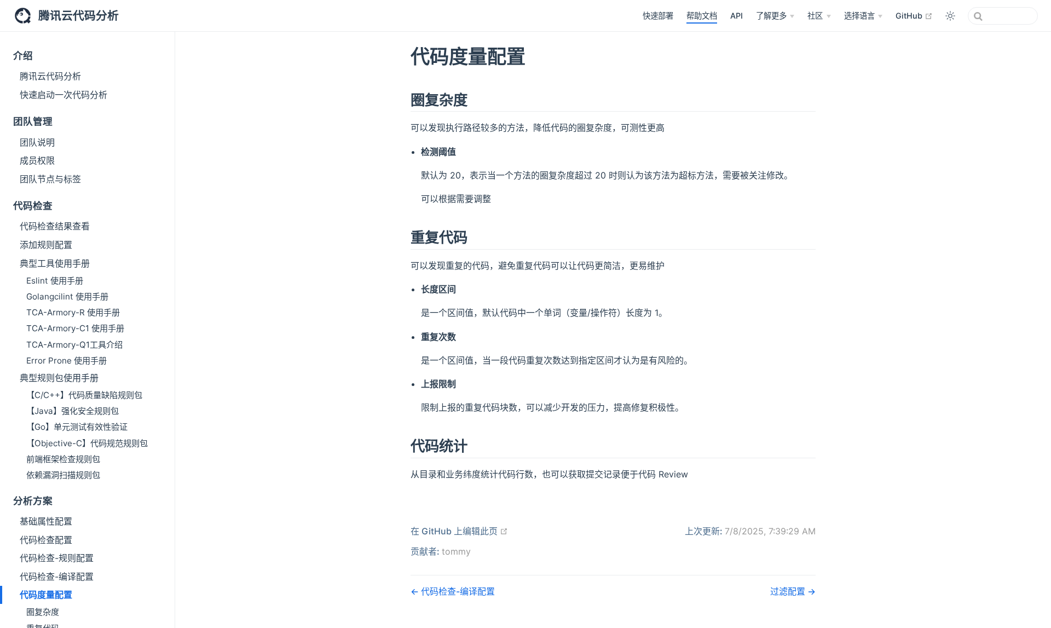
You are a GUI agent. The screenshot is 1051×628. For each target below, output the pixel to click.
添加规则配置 (46, 244)
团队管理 (33, 121)
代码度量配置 (46, 594)
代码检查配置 (46, 539)
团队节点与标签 (50, 179)
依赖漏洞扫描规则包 (63, 475)
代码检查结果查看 (55, 226)
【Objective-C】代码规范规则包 (87, 443)
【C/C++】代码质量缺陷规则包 (84, 395)
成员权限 (37, 160)
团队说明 (37, 142)
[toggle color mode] (950, 16)
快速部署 (658, 15)
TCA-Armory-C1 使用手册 (75, 328)
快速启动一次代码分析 (63, 94)
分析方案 (33, 500)
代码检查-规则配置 (57, 557)
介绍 (23, 55)
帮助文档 (701, 15)
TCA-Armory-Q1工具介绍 (74, 344)
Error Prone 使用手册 (66, 360)
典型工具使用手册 (55, 263)
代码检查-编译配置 (57, 576)
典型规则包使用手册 (59, 377)
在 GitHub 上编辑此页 (459, 531)
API (736, 15)
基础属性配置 (46, 521)
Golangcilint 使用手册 (67, 296)
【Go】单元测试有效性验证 (77, 427)
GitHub (914, 15)
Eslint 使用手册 (54, 280)
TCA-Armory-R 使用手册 (73, 312)
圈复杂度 (42, 612)
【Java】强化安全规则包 (72, 411)
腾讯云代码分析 (50, 76)
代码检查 (33, 205)
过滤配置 (788, 591)
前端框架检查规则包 (63, 459)
